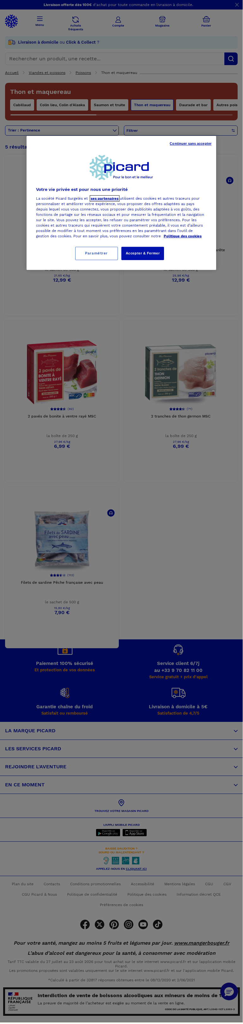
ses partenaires (104, 198)
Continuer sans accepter (190, 143)
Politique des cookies (183, 236)
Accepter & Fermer (143, 253)
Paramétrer (96, 253)
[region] (121, 203)
